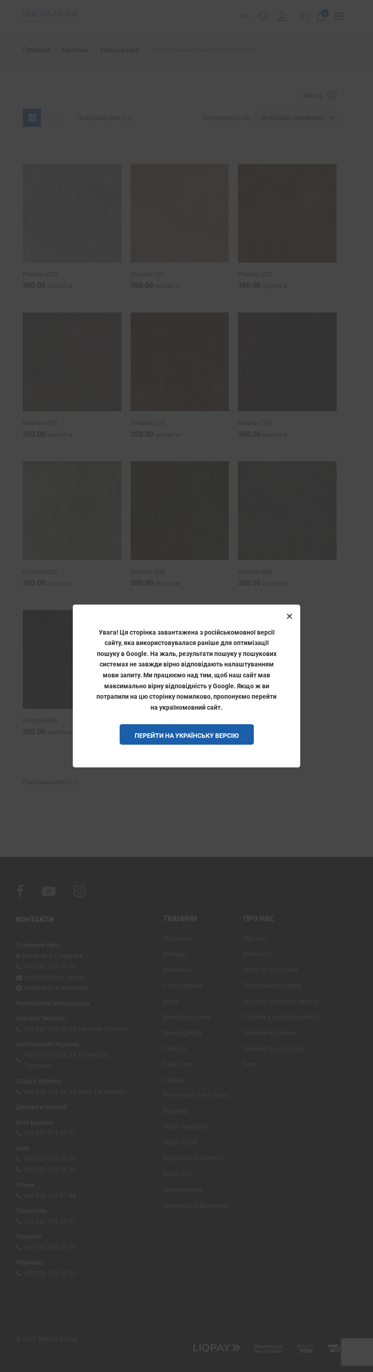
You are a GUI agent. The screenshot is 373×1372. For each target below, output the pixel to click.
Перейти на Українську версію (187, 735)
